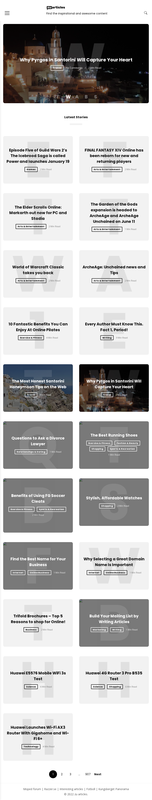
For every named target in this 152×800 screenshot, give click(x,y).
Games (31, 169)
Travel (57, 68)
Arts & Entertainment (107, 169)
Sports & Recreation (122, 448)
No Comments (74, 68)
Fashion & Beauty (127, 443)
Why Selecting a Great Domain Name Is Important (114, 561)
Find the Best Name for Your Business (38, 561)
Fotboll (90, 789)
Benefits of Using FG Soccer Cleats (38, 498)
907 (88, 774)
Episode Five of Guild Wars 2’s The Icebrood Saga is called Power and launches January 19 (38, 156)
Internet (18, 572)
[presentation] (9, 63)
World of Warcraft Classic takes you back (38, 270)
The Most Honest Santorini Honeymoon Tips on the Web (38, 384)
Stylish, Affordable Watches (114, 498)
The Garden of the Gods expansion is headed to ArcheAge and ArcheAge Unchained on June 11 (114, 213)
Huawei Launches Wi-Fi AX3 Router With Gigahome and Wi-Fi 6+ (38, 733)
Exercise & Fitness (31, 337)
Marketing (99, 629)
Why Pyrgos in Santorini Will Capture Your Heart (76, 60)
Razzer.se (50, 789)
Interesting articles (71, 789)
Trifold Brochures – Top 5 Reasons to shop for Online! (38, 619)
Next (97, 774)
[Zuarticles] (56, 8)
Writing (107, 337)
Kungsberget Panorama (113, 789)
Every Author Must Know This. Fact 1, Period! (114, 327)
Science (31, 686)
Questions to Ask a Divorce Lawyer (38, 441)
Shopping (97, 448)
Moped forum (32, 789)
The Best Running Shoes (114, 435)
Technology (31, 746)
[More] (7, 13)
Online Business (39, 572)
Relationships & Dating (31, 451)
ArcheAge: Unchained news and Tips (114, 270)
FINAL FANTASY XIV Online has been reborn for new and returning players (114, 156)
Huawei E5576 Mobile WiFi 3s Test (38, 676)
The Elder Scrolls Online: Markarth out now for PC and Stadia (38, 213)
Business (31, 629)
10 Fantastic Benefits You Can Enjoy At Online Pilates (38, 327)
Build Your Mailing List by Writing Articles (114, 619)
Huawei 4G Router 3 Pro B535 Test (114, 676)
